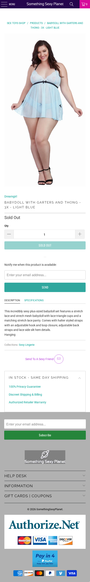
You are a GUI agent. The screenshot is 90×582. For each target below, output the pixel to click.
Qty (6, 225)
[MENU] (2, 4)
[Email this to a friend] (58, 359)
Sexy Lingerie (27, 344)
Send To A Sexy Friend (39, 359)
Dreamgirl (10, 196)
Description (12, 300)
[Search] (72, 4)
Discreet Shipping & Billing (25, 394)
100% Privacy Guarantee (25, 386)
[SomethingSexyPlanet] (45, 4)
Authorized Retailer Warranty (27, 402)
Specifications (34, 300)
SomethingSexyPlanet (49, 509)
